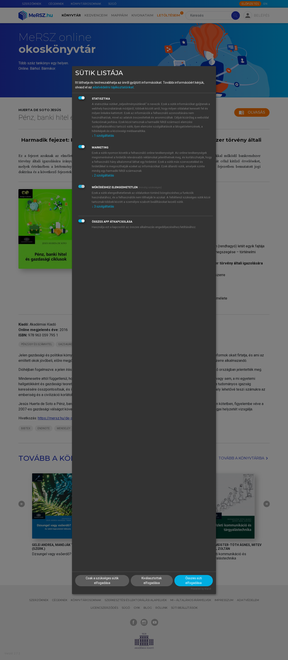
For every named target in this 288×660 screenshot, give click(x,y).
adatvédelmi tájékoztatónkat (113, 87)
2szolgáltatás (103, 175)
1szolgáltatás (103, 135)
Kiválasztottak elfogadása (152, 580)
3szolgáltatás (103, 206)
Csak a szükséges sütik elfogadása (102, 580)
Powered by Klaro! (201, 588)
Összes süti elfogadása (193, 580)
